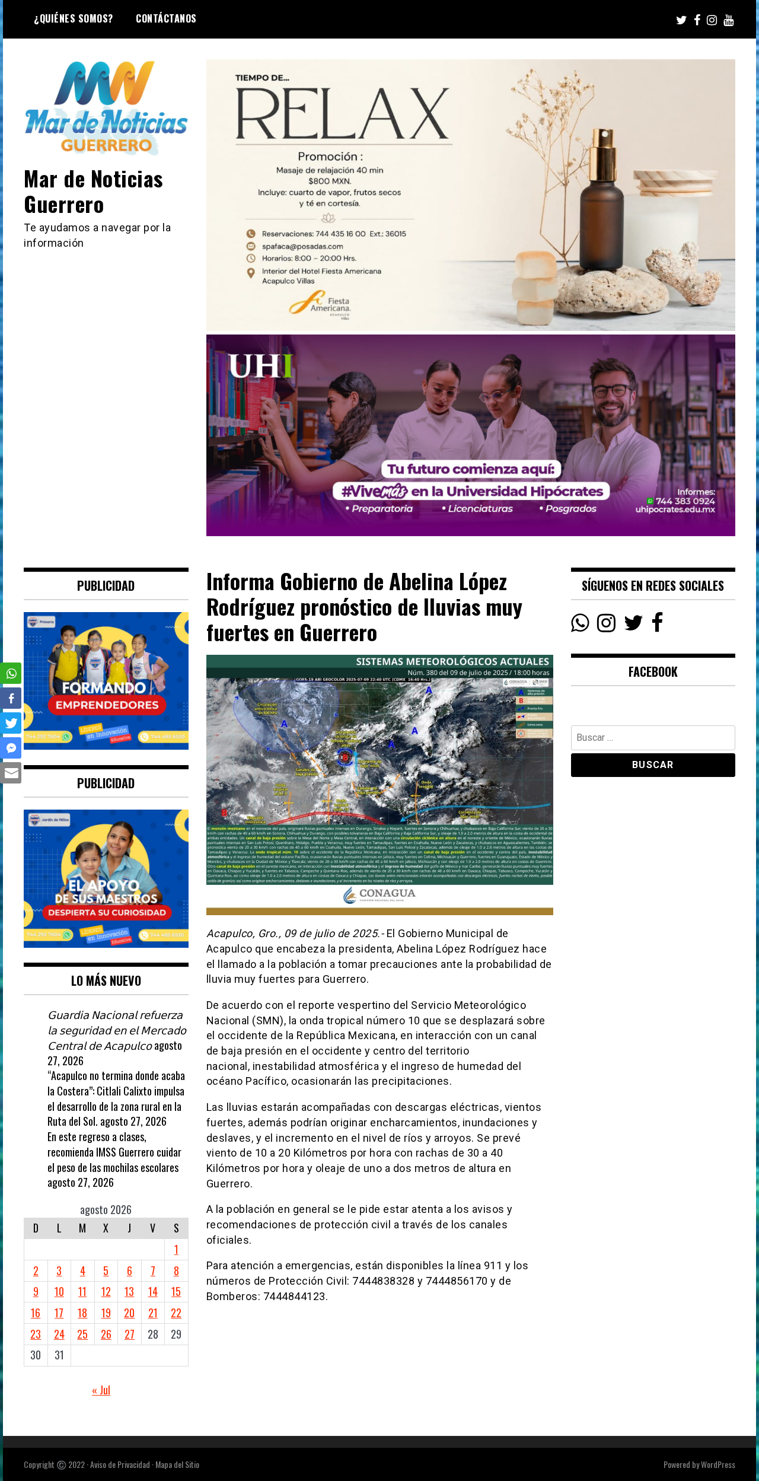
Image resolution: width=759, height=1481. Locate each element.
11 (82, 1291)
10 (59, 1291)
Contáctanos (166, 18)
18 (82, 1312)
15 (176, 1291)
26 (106, 1334)
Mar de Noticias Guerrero (93, 190)
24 (59, 1334)
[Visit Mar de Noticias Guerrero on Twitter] (633, 625)
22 (176, 1312)
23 (35, 1334)
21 (153, 1312)
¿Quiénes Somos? (73, 18)
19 (106, 1312)
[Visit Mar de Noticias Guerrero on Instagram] (606, 625)
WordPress (718, 1464)
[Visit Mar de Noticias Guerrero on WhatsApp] (580, 625)
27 (130, 1334)
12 (106, 1291)
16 (35, 1312)
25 (82, 1334)
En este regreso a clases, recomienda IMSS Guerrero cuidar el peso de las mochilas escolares (114, 1151)
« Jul (101, 1389)
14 (153, 1291)
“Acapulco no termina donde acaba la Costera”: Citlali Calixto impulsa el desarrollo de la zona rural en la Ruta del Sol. (116, 1098)
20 (129, 1312)
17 (59, 1312)
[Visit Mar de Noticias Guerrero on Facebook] (657, 625)
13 (129, 1291)
